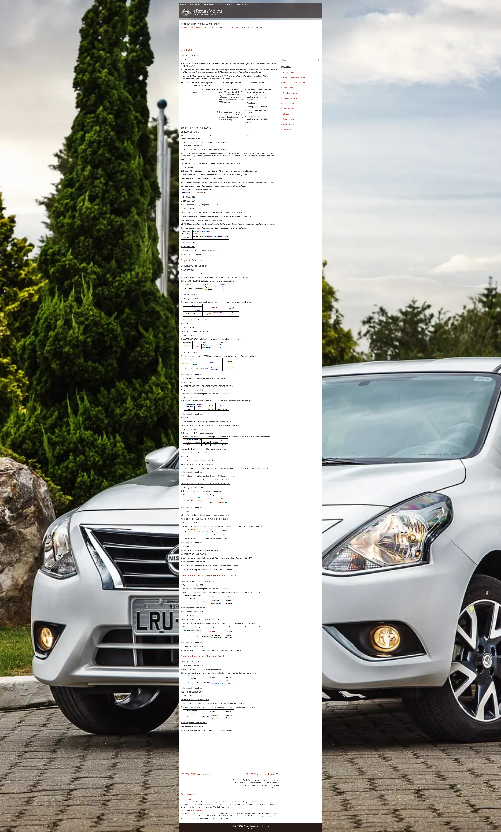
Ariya (219, 5)
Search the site (288, 119)
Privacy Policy (288, 124)
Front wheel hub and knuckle (193, 811)
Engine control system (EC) (234, 27)
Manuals (183, 5)
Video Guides (288, 88)
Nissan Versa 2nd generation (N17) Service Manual (199, 27)
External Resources (290, 98)
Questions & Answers (291, 93)
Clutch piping (186, 799)
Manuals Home (288, 72)
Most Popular (288, 109)
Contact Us (287, 130)
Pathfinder (228, 5)
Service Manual (209, 5)
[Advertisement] (230, 37)
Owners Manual (195, 5)
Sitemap (286, 114)
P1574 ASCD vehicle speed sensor (260, 774)
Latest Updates (288, 104)
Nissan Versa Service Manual (294, 83)
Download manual (242, 5)
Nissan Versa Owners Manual (294, 77)
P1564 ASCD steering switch (197, 774)
